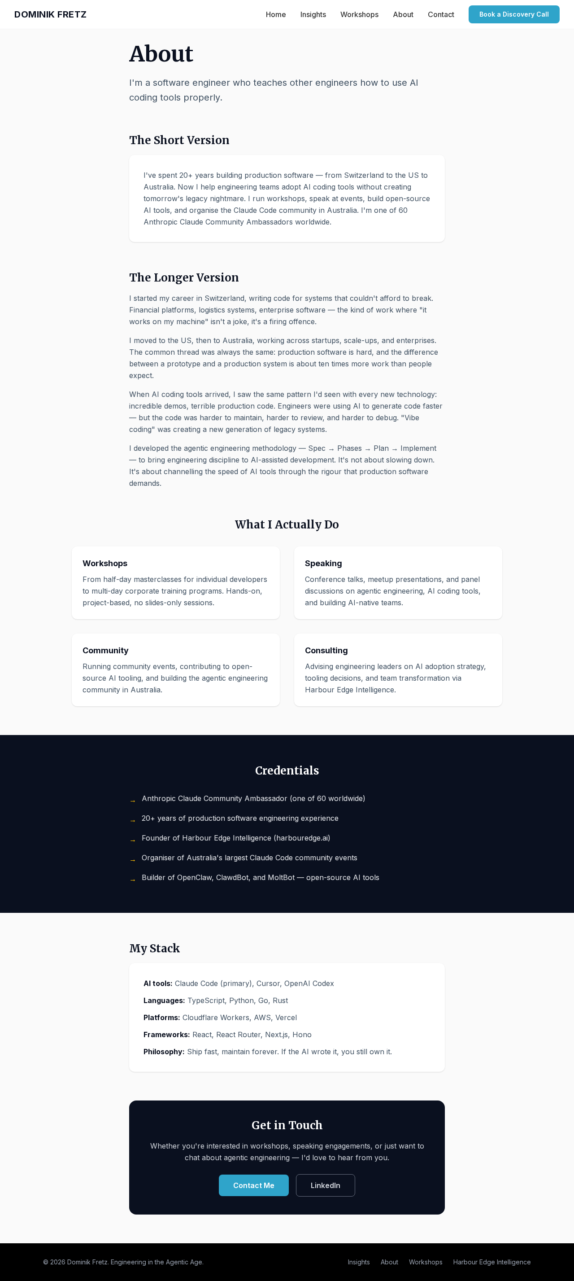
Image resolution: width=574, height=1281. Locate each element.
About (403, 14)
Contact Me (253, 1185)
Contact (441, 14)
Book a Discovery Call (514, 14)
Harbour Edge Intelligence (492, 1262)
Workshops (359, 14)
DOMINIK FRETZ (50, 14)
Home (276, 14)
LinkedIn (325, 1185)
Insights (313, 14)
